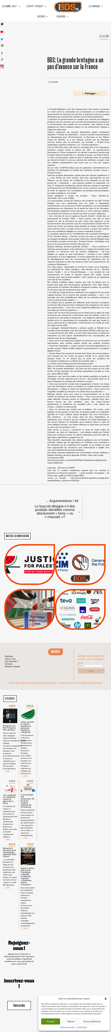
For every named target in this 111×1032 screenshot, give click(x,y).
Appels (24, 578)
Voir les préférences (92, 1021)
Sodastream (80, 621)
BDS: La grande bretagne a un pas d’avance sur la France (75, 63)
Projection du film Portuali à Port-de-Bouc (9, 728)
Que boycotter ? (80, 593)
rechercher (61, 16)
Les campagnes (94, 6)
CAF (85, 604)
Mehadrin (76, 618)
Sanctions (33, 578)
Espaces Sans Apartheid (30, 616)
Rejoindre (9, 656)
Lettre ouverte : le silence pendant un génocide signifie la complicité (28, 727)
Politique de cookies (67, 1027)
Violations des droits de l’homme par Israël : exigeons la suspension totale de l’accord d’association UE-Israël (29, 561)
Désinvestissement (89, 597)
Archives (55, 652)
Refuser (70, 1021)
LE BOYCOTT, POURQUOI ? (35, 6)
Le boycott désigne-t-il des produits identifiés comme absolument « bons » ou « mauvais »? (56, 511)
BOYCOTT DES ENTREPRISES (80, 571)
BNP (79, 604)
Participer (41, 16)
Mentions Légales (12, 666)
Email (80, 663)
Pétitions (33, 581)
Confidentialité (81, 1027)
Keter (80, 611)
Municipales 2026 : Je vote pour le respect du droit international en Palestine (29, 601)
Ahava (84, 601)
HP (85, 608)
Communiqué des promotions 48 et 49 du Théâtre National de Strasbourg (27, 801)
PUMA (84, 618)
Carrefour (77, 608)
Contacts (8, 664)
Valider (91, 671)
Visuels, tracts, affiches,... (80, 625)
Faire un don (19, 1005)
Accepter (51, 1021)
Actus (26, 581)
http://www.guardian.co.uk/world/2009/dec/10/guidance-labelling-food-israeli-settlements (77, 461)
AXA (73, 604)
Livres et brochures (80, 614)
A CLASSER (53, 82)
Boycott (75, 597)
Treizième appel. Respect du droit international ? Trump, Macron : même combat (80, 557)
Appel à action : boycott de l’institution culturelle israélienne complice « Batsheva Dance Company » (28, 876)
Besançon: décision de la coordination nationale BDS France (9, 852)
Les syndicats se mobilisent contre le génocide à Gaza (9, 799)
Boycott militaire (80, 575)
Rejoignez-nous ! (19, 945)
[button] (105, 998)
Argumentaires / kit (62, 501)
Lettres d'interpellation (80, 579)
